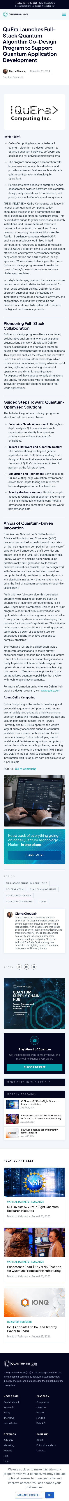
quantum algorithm (43, 889)
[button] (19, 967)
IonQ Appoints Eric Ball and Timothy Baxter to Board (32, 1329)
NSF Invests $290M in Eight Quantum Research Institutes (39, 1102)
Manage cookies (28, 1495)
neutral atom (15, 889)
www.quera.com (50, 690)
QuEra (43, 901)
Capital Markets (18, 1202)
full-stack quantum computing (26, 883)
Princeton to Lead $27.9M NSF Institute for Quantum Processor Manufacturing (40, 1117)
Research (37, 1202)
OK (50, 1495)
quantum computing (19, 901)
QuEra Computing (25, 769)
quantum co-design (18, 895)
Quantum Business (13, 77)
